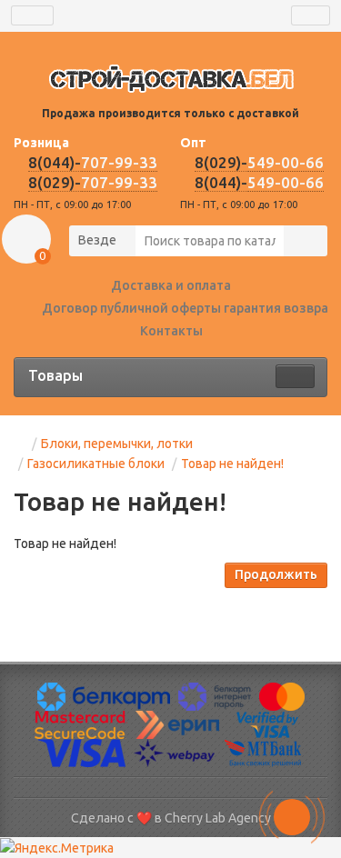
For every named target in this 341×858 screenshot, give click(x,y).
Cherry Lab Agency (218, 818)
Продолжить (276, 574)
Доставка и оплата (171, 285)
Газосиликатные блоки (96, 463)
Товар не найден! (232, 463)
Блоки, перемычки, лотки (117, 443)
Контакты (171, 331)
